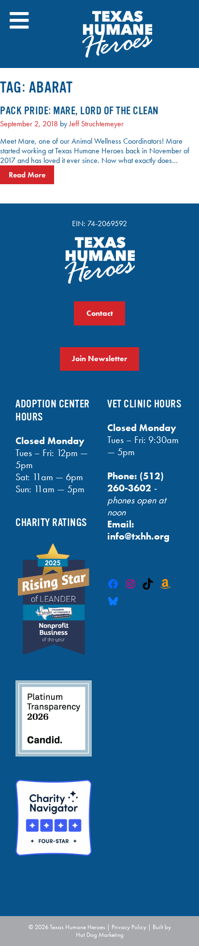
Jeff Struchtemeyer (96, 124)
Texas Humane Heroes (77, 927)
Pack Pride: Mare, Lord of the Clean (79, 111)
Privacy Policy (129, 927)
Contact (99, 313)
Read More (27, 175)
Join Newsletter (99, 358)
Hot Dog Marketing (100, 935)
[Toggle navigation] (19, 20)
